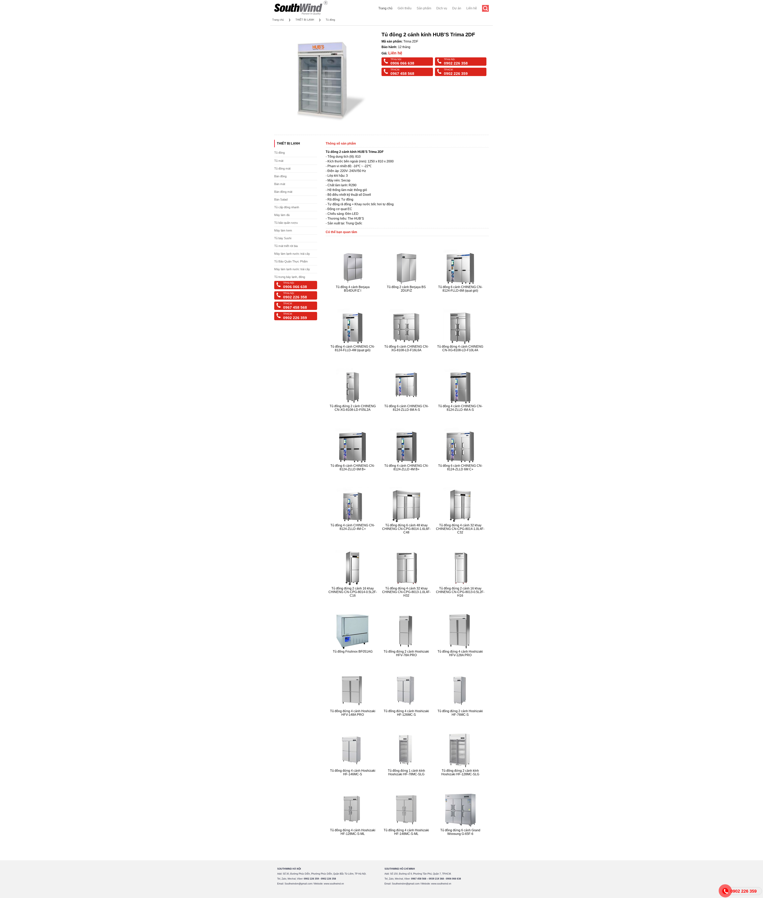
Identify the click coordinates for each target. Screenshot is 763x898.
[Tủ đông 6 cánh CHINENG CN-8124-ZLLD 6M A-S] (407, 414)
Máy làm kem (283, 230)
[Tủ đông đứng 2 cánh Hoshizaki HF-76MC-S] (460, 719)
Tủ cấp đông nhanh (286, 207)
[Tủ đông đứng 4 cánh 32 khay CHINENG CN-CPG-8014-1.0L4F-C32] (460, 537)
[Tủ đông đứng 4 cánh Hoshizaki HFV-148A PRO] (353, 719)
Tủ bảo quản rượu (286, 222)
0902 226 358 (456, 63)
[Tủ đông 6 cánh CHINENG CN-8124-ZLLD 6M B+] (353, 474)
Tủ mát (278, 160)
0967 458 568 (402, 73)
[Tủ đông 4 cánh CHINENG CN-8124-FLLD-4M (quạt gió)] (353, 354)
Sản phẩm (424, 8)
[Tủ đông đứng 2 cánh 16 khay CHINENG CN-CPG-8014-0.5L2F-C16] (353, 600)
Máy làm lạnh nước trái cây (292, 253)
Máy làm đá (282, 215)
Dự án (456, 8)
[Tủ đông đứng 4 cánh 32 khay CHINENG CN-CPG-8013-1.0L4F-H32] (407, 600)
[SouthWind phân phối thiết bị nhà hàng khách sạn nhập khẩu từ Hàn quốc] (301, 14)
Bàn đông (280, 176)
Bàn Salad (281, 199)
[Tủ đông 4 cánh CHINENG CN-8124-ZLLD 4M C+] (353, 537)
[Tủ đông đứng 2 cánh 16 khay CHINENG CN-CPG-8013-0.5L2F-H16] (460, 600)
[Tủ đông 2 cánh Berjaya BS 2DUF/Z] (407, 295)
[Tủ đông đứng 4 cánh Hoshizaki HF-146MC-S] (353, 778)
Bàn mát (279, 184)
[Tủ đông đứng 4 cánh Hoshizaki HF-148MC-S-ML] (407, 838)
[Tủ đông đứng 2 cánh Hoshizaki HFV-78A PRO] (407, 659)
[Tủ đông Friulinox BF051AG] (353, 659)
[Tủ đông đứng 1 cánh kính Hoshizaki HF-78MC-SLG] (407, 778)
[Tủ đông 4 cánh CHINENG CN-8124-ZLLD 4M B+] (407, 474)
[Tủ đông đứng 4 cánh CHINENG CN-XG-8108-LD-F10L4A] (460, 354)
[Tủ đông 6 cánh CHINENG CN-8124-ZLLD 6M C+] (460, 474)
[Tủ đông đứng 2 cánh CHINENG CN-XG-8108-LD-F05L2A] (353, 414)
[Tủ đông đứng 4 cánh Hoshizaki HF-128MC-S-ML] (353, 838)
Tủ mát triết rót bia (286, 246)
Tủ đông (330, 19)
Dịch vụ (441, 8)
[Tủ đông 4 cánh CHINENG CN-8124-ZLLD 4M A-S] (460, 414)
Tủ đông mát (282, 168)
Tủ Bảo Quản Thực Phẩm (291, 261)
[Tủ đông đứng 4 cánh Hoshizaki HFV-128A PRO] (460, 659)
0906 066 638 (402, 63)
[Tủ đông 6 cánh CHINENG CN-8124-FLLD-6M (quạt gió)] (460, 295)
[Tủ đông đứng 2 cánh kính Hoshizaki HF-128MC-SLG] (460, 778)
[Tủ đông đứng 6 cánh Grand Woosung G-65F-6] (460, 838)
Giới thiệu (405, 8)
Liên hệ (471, 8)
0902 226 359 (456, 73)
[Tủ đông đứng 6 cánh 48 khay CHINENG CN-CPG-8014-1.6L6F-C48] (407, 537)
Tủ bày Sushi (282, 238)
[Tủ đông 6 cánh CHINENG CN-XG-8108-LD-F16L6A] (407, 354)
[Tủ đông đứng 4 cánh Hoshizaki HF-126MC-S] (407, 719)
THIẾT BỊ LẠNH (304, 19)
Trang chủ (385, 8)
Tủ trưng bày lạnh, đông (289, 277)
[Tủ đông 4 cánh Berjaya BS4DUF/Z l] (353, 295)
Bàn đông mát (283, 191)
